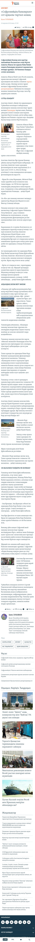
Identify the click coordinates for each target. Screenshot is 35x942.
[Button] (17, 27)
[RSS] (24, 922)
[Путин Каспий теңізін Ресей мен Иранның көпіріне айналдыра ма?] (17, 788)
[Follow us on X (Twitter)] (7, 922)
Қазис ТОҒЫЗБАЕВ (7, 19)
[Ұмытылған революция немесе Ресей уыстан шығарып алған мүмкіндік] (17, 759)
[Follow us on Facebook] (3, 922)
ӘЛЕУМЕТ (4, 8)
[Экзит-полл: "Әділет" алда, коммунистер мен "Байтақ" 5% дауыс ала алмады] (17, 701)
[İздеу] (29, 939)
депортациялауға (7, 89)
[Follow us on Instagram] (16, 922)
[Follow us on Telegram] (20, 922)
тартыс (29, 82)
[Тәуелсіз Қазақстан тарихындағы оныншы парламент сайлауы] (17, 730)
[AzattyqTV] (21, 939)
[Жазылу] (29, 922)
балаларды (11, 110)
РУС (13, 939)
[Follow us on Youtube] (11, 922)
